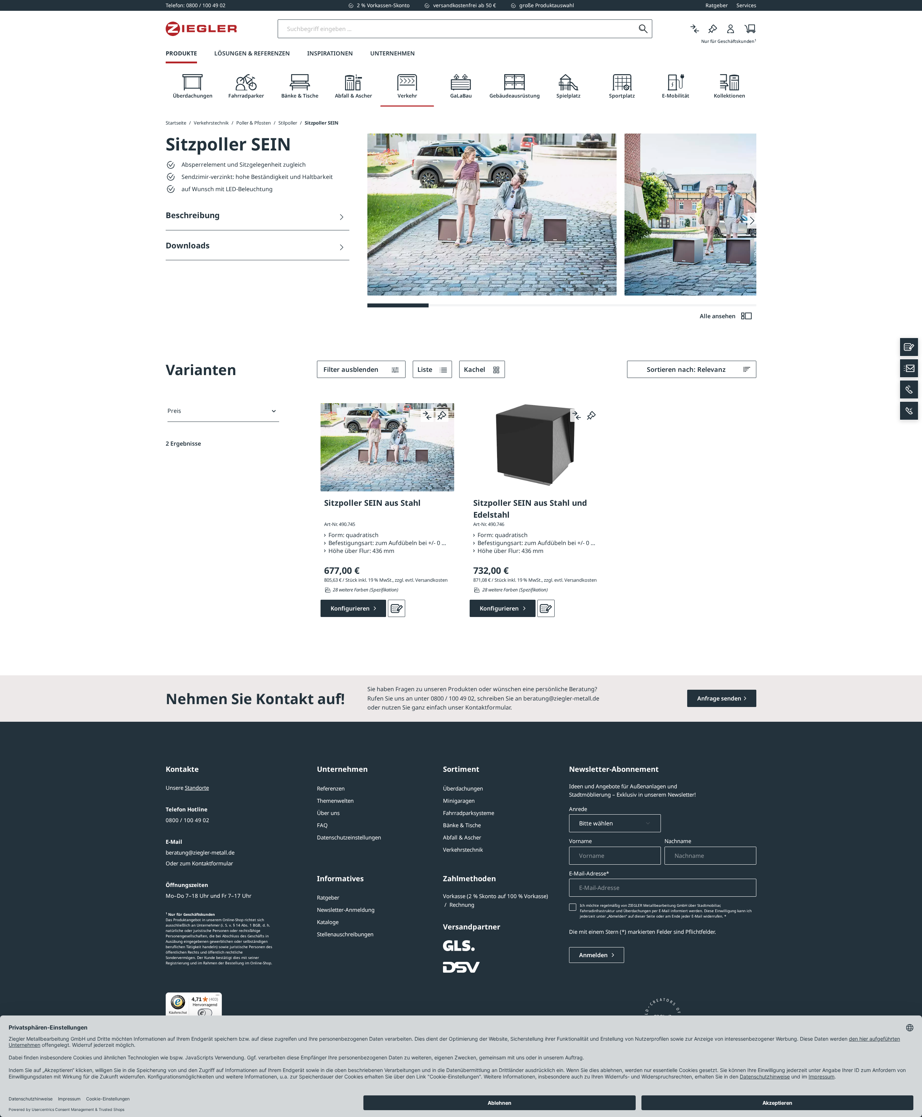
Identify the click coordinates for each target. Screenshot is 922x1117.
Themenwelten (335, 800)
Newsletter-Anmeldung (346, 909)
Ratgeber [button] (717, 5)
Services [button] (746, 5)
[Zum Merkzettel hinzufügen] (441, 415)
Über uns (328, 812)
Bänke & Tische (462, 825)
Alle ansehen (718, 316)
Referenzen (331, 788)
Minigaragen (459, 800)
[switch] (205, 1013)
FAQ (322, 825)
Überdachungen (463, 788)
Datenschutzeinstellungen (349, 837)
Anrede (578, 808)
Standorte (197, 787)
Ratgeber (328, 897)
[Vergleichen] (695, 29)
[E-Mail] (909, 368)
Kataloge (328, 921)
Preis (174, 411)
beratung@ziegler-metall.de (200, 852)
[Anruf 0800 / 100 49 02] (909, 389)
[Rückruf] (909, 410)
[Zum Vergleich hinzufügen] (427, 415)
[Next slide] (751, 221)
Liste (425, 369)
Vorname (580, 840)
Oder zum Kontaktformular (199, 863)
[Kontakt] (909, 347)
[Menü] (217, 996)
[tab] (192, 86)
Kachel (475, 369)
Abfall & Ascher (462, 837)
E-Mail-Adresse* (589, 873)
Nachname (677, 840)
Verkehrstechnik (463, 849)
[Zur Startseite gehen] (201, 29)
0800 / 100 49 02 (187, 820)
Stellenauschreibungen (345, 934)
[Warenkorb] (748, 29)
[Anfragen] (396, 608)
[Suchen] (643, 29)
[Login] (731, 29)
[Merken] (713, 29)
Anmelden (594, 955)
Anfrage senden (719, 698)
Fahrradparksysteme (468, 812)
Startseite (176, 123)
